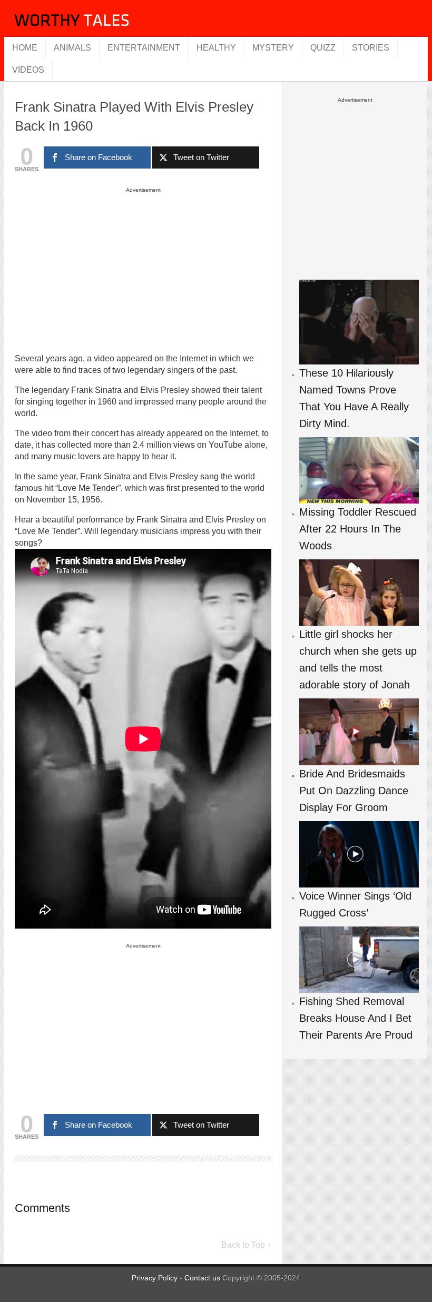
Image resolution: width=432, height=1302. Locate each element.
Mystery (273, 47)
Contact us (203, 1278)
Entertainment (143, 47)
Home (24, 47)
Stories (370, 47)
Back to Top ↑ (246, 1244)
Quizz (323, 47)
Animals (72, 47)
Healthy (216, 47)
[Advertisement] (143, 269)
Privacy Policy (155, 1278)
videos (28, 69)
